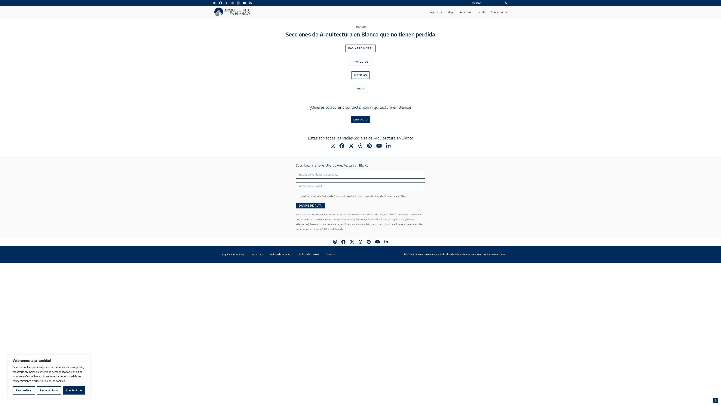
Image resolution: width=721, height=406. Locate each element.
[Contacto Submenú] (506, 12)
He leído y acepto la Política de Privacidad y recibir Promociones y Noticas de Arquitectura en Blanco (354, 196)
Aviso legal (258, 254)
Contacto (497, 12)
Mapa (450, 12)
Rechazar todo (49, 390)
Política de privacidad (281, 254)
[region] (49, 376)
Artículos (465, 12)
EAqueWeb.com (496, 254)
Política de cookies (309, 254)
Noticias (360, 75)
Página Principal (360, 48)
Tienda (481, 12)
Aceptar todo (74, 390)
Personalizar (24, 390)
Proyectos (435, 12)
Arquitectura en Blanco (234, 254)
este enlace (410, 224)
